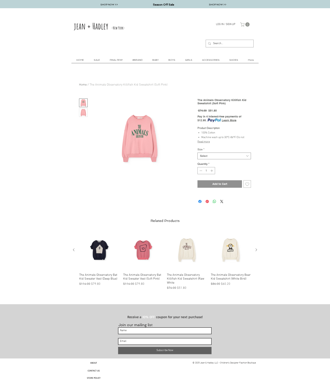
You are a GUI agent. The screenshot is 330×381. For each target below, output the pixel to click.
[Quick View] (99, 250)
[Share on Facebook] (200, 201)
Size (200, 149)
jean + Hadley (99, 26)
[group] (165, 260)
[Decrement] (200, 170)
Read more (203, 141)
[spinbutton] (206, 170)
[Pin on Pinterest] (207, 201)
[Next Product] (256, 250)
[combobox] (224, 156)
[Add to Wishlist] (247, 184)
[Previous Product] (73, 250)
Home (83, 85)
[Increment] (212, 170)
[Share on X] (221, 201)
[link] (245, 24)
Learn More (229, 120)
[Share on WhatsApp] (214, 201)
